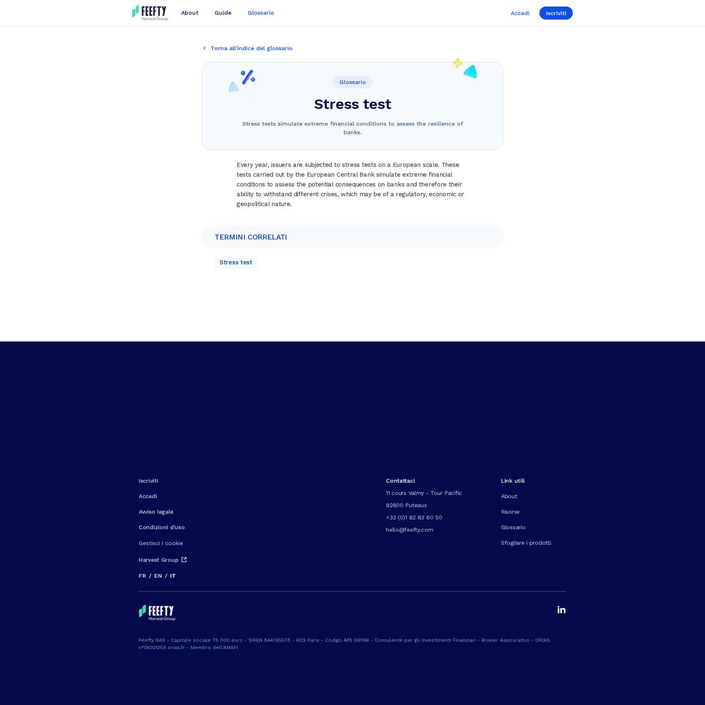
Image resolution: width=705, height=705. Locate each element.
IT (172, 576)
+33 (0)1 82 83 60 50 (414, 517)
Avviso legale (156, 511)
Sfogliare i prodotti (526, 542)
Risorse (510, 511)
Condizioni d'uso (162, 527)
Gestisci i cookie (161, 543)
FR (142, 576)
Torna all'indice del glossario (252, 48)
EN (158, 576)
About (509, 496)
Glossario (513, 527)
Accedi (520, 13)
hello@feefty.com (409, 529)
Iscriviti (556, 13)
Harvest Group (158, 559)
